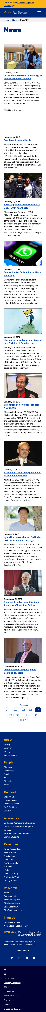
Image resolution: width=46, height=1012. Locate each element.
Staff (6, 777)
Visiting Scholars (11, 880)
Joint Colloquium (11, 907)
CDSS (6, 987)
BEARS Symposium (13, 910)
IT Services (9, 870)
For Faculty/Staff (11, 877)
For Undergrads (11, 863)
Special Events (10, 755)
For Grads (8, 859)
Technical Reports (12, 899)
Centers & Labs (10, 896)
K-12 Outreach (10, 800)
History (7, 744)
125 (30, 709)
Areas (6, 892)
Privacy (7, 1000)
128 (17, 715)
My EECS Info (10, 852)
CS (5, 974)
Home (6, 20)
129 (25, 715)
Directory (8, 767)
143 (35, 715)
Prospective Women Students (17, 833)
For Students (9, 856)
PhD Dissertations (12, 903)
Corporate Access (12, 922)
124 (23, 709)
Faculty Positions (11, 803)
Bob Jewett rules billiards (17, 140)
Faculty (7, 774)
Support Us (9, 797)
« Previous (23, 705)
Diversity (8, 748)
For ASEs (8, 866)
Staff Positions (10, 807)
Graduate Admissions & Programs (19, 826)
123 (15, 709)
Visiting (7, 751)
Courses (7, 830)
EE (5, 969)
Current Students (11, 837)
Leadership (9, 770)
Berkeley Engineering (12, 983)
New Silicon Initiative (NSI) (16, 926)
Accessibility (9, 991)
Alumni (7, 784)
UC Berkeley (9, 978)
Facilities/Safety (11, 873)
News (14, 20)
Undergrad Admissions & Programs (19, 823)
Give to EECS (23, 950)
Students (8, 781)
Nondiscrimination (11, 996)
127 (10, 715)
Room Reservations (12, 849)
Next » (23, 719)
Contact (7, 811)
